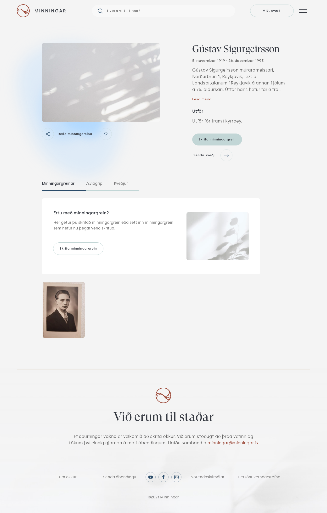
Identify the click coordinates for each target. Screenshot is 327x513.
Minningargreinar (58, 183)
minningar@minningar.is (233, 443)
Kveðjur (121, 183)
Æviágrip (94, 183)
